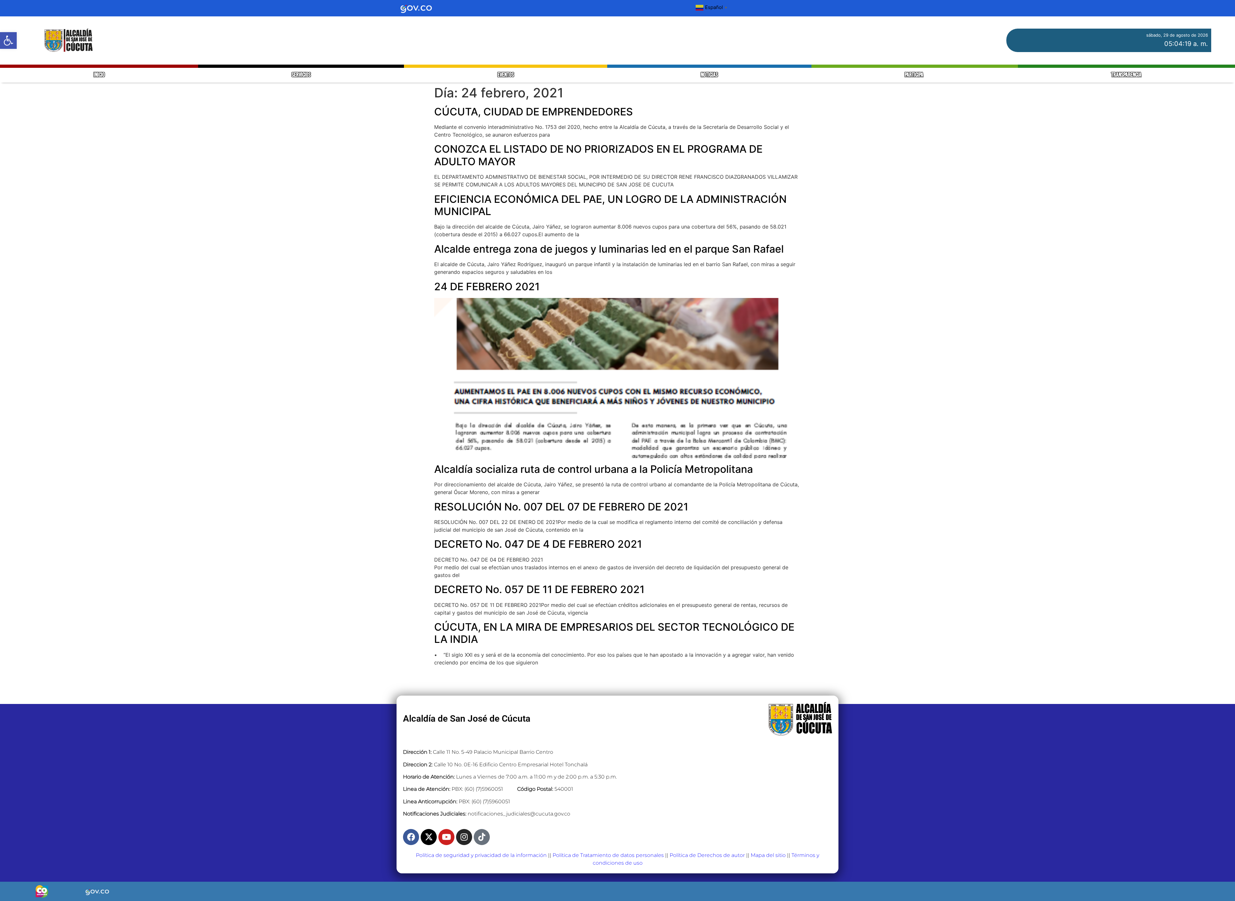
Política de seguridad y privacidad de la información (481, 855)
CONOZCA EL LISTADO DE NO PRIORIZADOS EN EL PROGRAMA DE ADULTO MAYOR (598, 155)
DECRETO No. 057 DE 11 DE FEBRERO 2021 (539, 589)
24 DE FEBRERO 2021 (487, 286)
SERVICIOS (301, 75)
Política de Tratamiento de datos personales (608, 855)
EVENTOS (506, 75)
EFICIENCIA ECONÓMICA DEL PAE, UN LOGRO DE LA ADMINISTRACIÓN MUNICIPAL (610, 205)
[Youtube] (446, 837)
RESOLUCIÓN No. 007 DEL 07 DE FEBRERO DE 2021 (561, 506)
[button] (8, 40)
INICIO (99, 75)
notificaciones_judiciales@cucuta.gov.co (519, 814)
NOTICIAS (709, 75)
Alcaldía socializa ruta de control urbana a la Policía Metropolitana (593, 469)
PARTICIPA (914, 75)
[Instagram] (464, 837)
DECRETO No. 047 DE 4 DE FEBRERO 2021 (538, 544)
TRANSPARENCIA (1126, 75)
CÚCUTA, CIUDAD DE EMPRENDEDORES (533, 111)
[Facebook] (411, 837)
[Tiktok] (482, 837)
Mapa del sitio (768, 855)
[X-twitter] (429, 837)
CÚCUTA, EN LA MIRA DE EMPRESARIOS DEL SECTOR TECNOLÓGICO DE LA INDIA (614, 633)
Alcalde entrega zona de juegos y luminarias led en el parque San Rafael (609, 249)
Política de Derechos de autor (707, 855)
